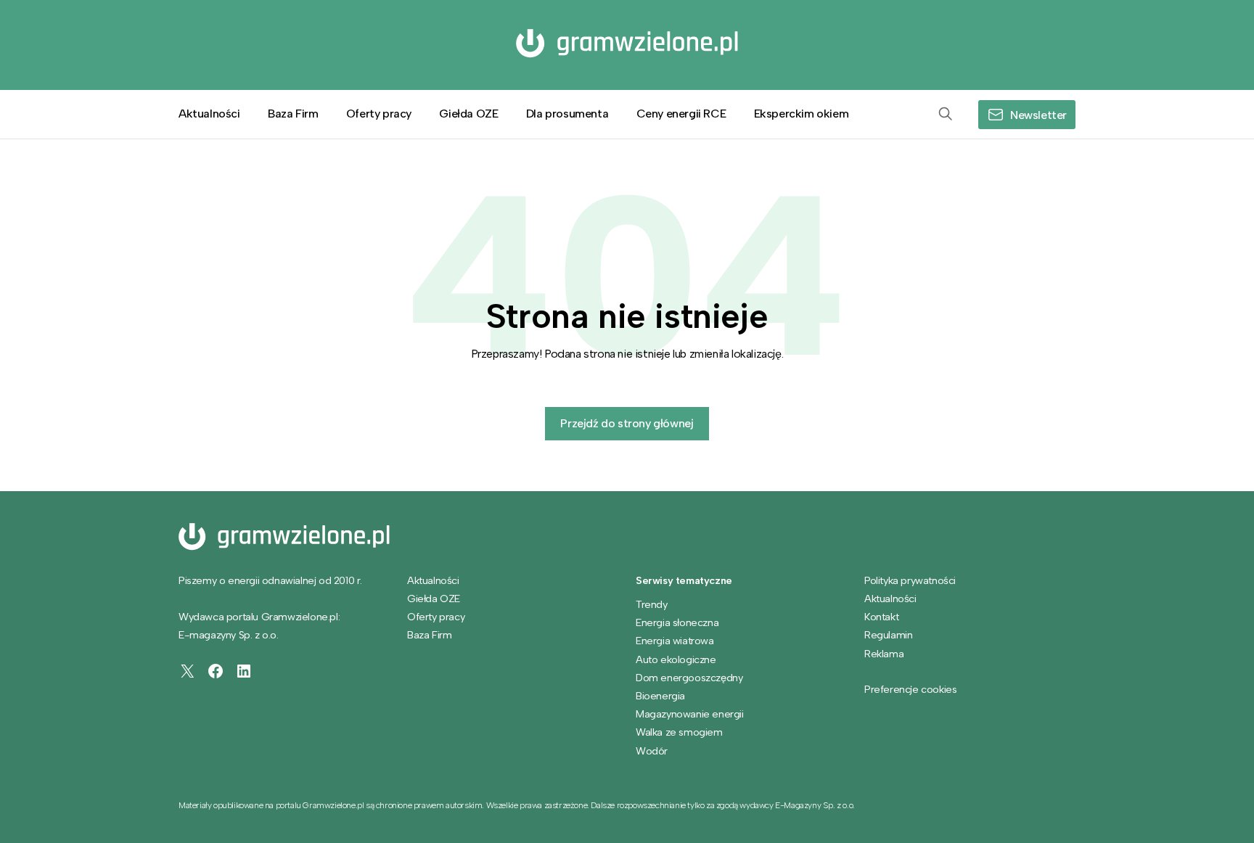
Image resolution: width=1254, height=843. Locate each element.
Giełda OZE (468, 113)
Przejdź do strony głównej (626, 423)
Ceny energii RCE (681, 113)
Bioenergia (660, 695)
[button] (945, 114)
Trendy (652, 604)
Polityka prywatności (910, 580)
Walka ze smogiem (679, 732)
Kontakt (881, 616)
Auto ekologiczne (676, 659)
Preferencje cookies (910, 689)
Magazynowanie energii (690, 713)
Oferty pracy (378, 113)
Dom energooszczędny (689, 677)
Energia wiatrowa (675, 640)
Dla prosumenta (567, 113)
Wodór (652, 750)
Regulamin (888, 634)
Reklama (883, 653)
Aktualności (209, 113)
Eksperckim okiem (801, 113)
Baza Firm (293, 113)
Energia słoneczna (677, 622)
